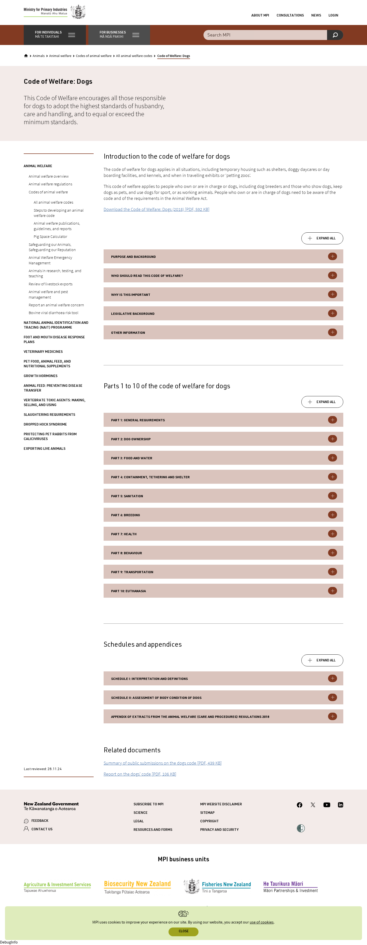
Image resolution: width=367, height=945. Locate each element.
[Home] (26, 55)
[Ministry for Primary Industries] (55, 12)
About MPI (260, 15)
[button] (55, 35)
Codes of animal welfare (94, 56)
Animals (39, 56)
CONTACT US (41, 829)
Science (141, 813)
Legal (139, 821)
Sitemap (207, 813)
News (316, 15)
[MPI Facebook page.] (300, 805)
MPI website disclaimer (221, 804)
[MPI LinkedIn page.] (340, 805)
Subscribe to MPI (149, 804)
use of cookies (262, 922)
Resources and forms (153, 830)
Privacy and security (219, 830)
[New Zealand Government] (51, 807)
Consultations (290, 15)
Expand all (326, 238)
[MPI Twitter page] (313, 806)
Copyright (209, 821)
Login (333, 15)
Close (183, 931)
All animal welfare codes (134, 56)
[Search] (335, 35)
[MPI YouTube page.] (326, 805)
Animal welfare (60, 56)
